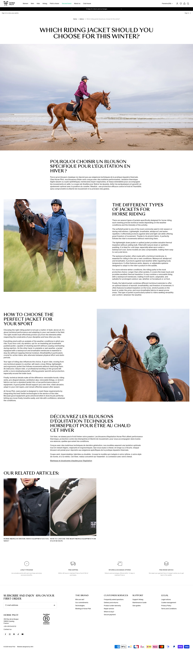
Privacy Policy (166, 605)
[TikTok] (18, 634)
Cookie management (168, 602)
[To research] (188, 3)
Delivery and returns (111, 602)
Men (32, 3)
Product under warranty (112, 605)
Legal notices (166, 599)
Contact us (7, 629)
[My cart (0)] (184, 3)
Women (25, 3)
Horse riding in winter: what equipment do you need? (26, 540)
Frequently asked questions (113, 599)
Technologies (80, 605)
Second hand (66, 3)
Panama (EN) (166, 3)
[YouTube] (22, 634)
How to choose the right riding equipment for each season (73, 540)
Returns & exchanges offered (120, 570)
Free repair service (166, 570)
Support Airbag (137, 599)
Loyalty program (26, 570)
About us (77, 3)
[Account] (177, 3)
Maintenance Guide (139, 602)
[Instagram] (9, 634)
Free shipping (73, 570)
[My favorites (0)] (180, 3)
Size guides (136, 605)
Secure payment (110, 614)
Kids (38, 3)
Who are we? (79, 599)
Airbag (44, 3)
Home (75, 19)
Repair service (109, 609)
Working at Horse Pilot (83, 609)
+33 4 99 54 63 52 (10, 626)
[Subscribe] (54, 605)
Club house (87, 3)
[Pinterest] (14, 634)
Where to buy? (109, 611)
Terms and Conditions (169, 609)
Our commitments (81, 602)
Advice (82, 19)
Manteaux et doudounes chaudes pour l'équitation (71, 461)
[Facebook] (5, 634)
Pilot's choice (54, 3)
